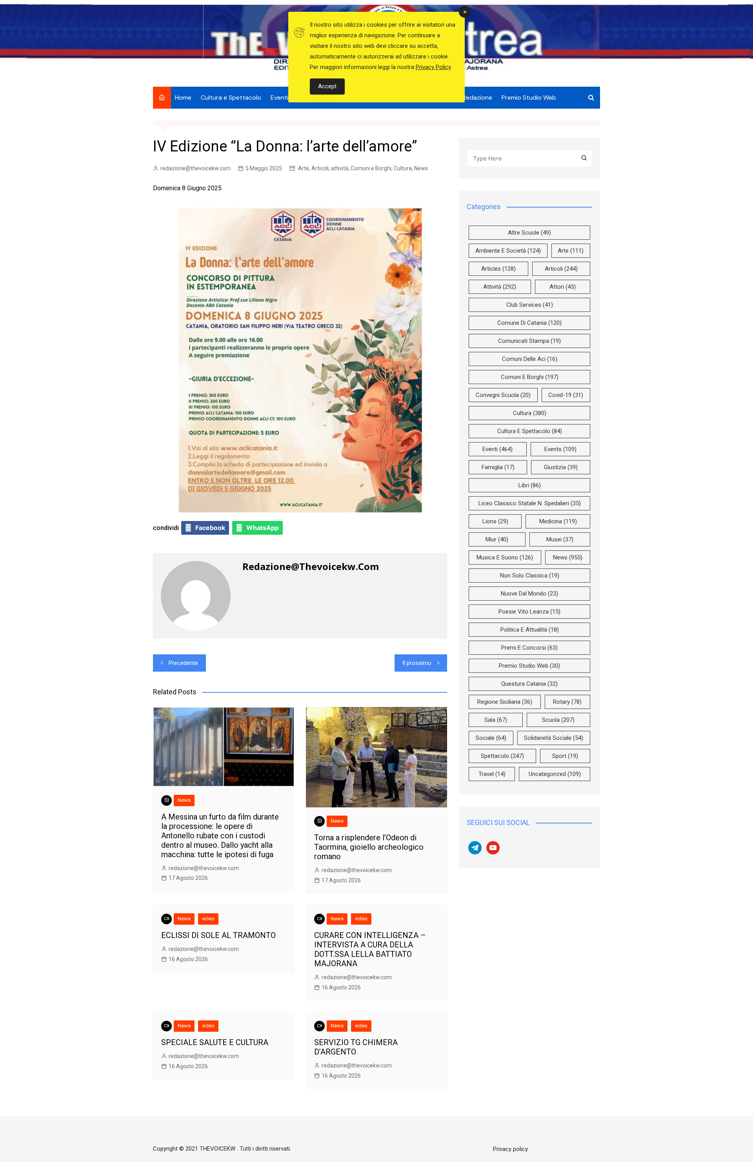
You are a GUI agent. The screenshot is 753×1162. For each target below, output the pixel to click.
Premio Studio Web (529, 97)
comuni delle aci (529, 358)
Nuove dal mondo (529, 593)
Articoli (320, 168)
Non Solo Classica (529, 575)
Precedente (183, 663)
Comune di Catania (529, 322)
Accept (327, 86)
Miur (497, 539)
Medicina (558, 521)
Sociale (491, 737)
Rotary (567, 701)
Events (560, 449)
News (421, 168)
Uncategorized (555, 774)
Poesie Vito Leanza (529, 611)
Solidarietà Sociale (553, 737)
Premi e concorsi (529, 647)
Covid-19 (565, 395)
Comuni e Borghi (371, 168)
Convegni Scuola (503, 395)
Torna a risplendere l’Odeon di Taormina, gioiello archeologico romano (369, 847)
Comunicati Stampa (529, 340)
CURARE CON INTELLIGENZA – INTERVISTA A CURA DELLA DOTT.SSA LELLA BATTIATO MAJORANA (370, 949)
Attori (562, 286)
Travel (492, 774)
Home (183, 97)
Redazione (477, 97)
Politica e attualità (529, 629)
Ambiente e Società (508, 250)
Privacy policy (510, 1149)
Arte (303, 168)
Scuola (558, 719)
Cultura (403, 168)
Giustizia (561, 467)
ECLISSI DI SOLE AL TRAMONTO (218, 935)
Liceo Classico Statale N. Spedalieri (529, 503)
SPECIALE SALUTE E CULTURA (214, 1042)
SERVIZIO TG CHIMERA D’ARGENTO (356, 1047)
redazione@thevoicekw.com (195, 168)
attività (339, 168)
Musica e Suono (505, 557)
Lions (495, 521)
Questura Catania (529, 683)
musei (559, 539)
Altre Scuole (529, 232)
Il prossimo (416, 663)
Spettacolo (502, 755)
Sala (495, 719)
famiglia (498, 467)
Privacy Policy (433, 67)
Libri (529, 485)
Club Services (529, 304)
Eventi (279, 97)
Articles (498, 268)
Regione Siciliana (504, 701)
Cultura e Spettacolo (231, 97)
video (208, 919)
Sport (565, 755)
